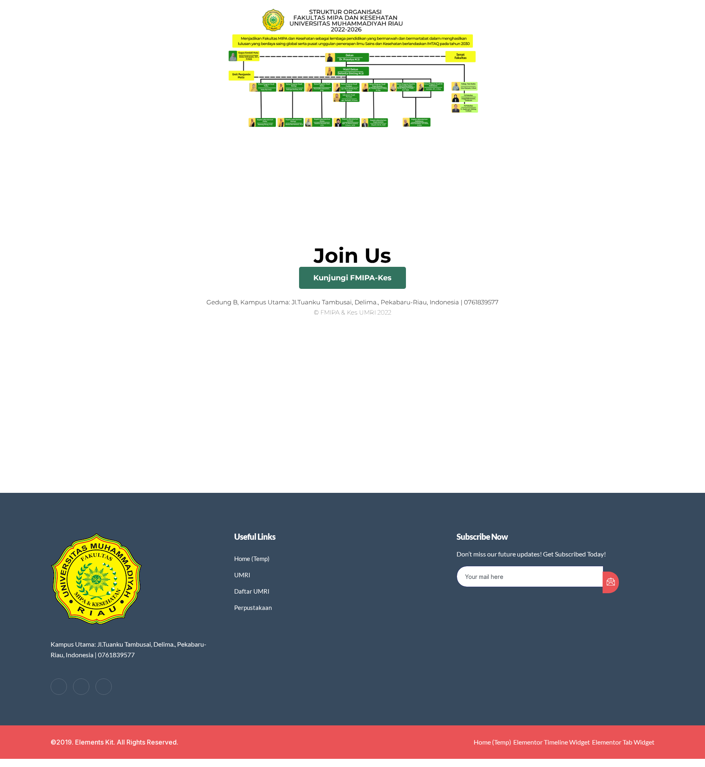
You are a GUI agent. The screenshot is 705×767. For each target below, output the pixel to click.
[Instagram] (103, 686)
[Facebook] (59, 686)
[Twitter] (81, 686)
